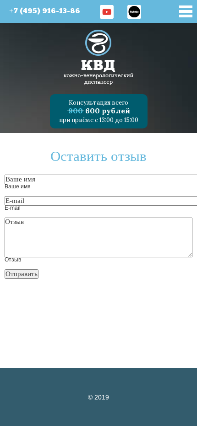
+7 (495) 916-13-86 (44, 11)
